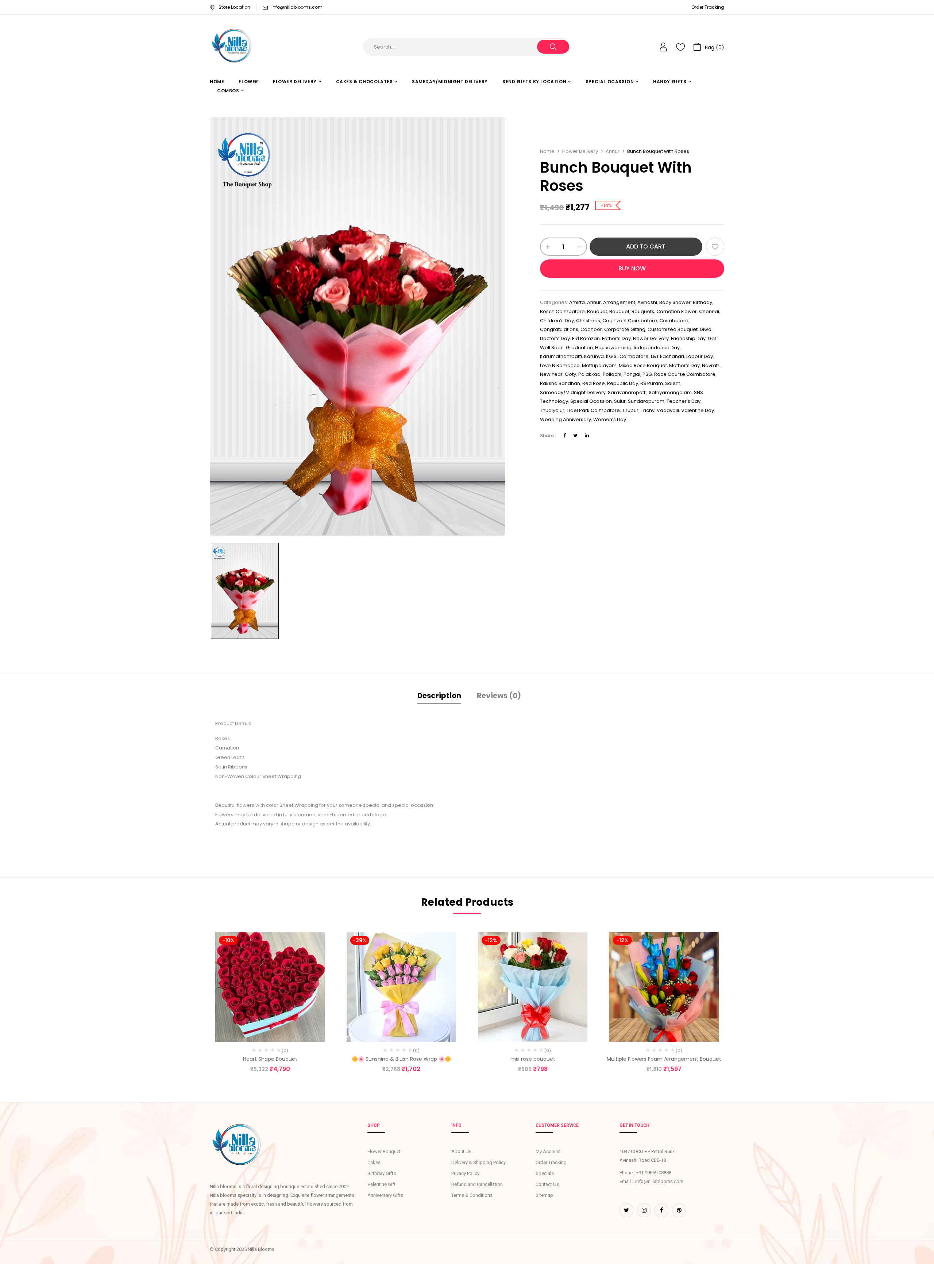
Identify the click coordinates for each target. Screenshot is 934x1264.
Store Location (234, 7)
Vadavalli (668, 410)
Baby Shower (675, 302)
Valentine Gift (381, 1184)
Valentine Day (697, 410)
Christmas (588, 320)
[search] (553, 47)
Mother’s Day (684, 365)
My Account (548, 1151)
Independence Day (657, 347)
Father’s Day (616, 338)
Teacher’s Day (683, 401)
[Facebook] (564, 435)
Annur (613, 151)
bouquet (597, 311)
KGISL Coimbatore (627, 356)
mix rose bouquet (532, 1059)
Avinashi (647, 302)
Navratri (711, 365)
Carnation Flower (676, 311)
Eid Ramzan (586, 338)
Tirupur (630, 410)
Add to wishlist (715, 247)
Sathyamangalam (670, 392)
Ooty (570, 374)
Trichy (648, 410)
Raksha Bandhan (560, 383)
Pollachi (612, 374)
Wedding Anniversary (565, 419)
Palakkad (589, 374)
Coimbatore (673, 320)
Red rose (593, 383)
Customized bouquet (673, 329)
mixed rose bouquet (643, 365)
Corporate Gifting (624, 329)
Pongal (632, 374)
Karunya (594, 356)
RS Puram (651, 383)
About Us (461, 1151)
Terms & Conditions (472, 1195)
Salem (672, 383)
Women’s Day (609, 419)
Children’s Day (557, 320)
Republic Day (622, 383)
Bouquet (619, 311)
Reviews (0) (499, 695)
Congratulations (559, 329)
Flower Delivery (580, 151)
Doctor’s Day (555, 338)
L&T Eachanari (667, 356)
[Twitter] (575, 435)
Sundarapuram (646, 401)
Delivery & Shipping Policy (478, 1162)
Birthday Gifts (381, 1173)
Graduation (579, 347)
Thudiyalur (552, 410)
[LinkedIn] (587, 435)
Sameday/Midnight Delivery (573, 392)
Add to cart (645, 246)
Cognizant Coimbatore (629, 320)
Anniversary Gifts (385, 1195)
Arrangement (619, 302)
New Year (551, 374)
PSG (647, 374)
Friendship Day (688, 338)
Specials (545, 1173)
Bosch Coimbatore (562, 311)
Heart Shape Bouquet (270, 1059)
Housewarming (613, 347)
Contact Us (547, 1184)
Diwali (707, 329)
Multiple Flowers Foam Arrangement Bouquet (664, 1059)
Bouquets (643, 311)
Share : (548, 435)
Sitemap (544, 1195)
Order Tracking (707, 7)
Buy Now (632, 268)
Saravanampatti (627, 392)
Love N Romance (560, 365)
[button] (708, 47)
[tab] (439, 696)
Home (547, 151)
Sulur (620, 401)
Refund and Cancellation (477, 1184)
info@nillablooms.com (297, 7)
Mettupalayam (599, 365)
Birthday (702, 302)
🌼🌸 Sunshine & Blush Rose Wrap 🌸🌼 (401, 1059)
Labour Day (699, 356)
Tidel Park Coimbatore (593, 410)
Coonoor (591, 329)
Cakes (374, 1162)
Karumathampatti (561, 356)
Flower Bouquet (384, 1151)
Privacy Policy (465, 1173)
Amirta (577, 302)
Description (439, 695)
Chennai (709, 311)
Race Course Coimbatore (684, 374)
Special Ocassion (591, 401)
